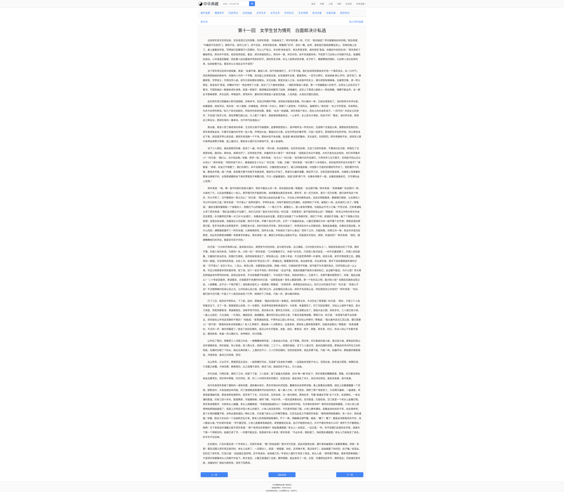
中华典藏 (211, 3)
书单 (339, 3)
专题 (322, 3)
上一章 (214, 474)
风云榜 (348, 3)
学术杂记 (289, 13)
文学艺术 (261, 13)
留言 (313, 3)
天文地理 (303, 13)
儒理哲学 (219, 13)
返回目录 (282, 474)
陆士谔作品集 (356, 21)
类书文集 (317, 13)
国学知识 (345, 13)
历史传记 (233, 13)
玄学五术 (275, 13)
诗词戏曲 (247, 13)
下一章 (350, 474)
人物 (330, 3)
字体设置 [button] (360, 3)
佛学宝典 (205, 13)
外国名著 (331, 13)
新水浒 (204, 21)
